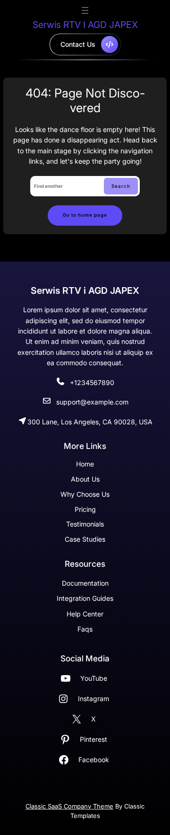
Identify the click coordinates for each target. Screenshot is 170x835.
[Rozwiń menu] (85, 10)
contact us (77, 44)
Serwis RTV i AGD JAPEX (85, 24)
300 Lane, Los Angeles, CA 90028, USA (90, 422)
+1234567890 (92, 382)
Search (120, 186)
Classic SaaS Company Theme (69, 806)
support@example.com (92, 402)
